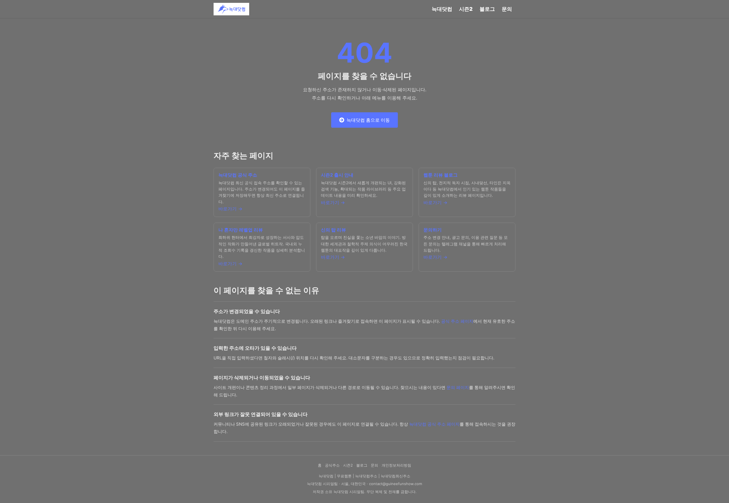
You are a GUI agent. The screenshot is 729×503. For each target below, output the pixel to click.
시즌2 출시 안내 (337, 175)
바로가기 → (230, 209)
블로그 (487, 9)
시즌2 (466, 9)
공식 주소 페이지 (457, 321)
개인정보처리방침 (396, 465)
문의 (507, 9)
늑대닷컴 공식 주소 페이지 (434, 424)
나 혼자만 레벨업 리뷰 (240, 230)
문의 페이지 (458, 387)
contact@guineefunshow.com (395, 483)
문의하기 (432, 230)
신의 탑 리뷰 (333, 230)
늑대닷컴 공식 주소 (237, 175)
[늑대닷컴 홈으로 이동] (231, 9)
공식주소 (332, 465)
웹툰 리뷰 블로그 (440, 175)
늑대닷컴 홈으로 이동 (368, 120)
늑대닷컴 (442, 9)
